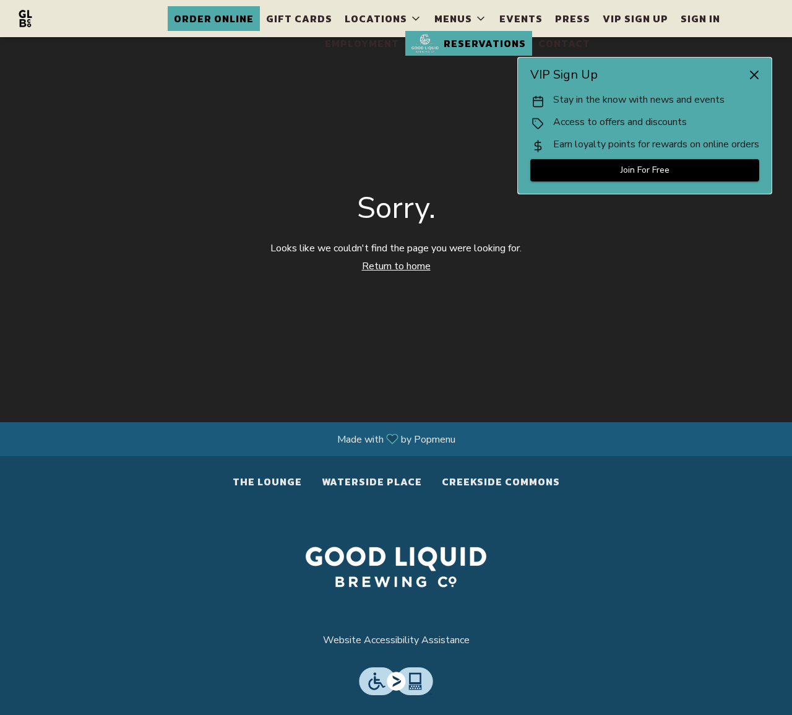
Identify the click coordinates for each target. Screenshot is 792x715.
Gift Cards (299, 18)
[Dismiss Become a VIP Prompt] (754, 75)
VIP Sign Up (635, 18)
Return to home (396, 266)
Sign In (700, 18)
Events (521, 18)
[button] (383, 18)
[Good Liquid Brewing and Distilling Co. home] (65, 18)
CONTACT (564, 43)
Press (572, 18)
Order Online (214, 18)
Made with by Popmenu (232, 438)
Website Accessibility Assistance (396, 640)
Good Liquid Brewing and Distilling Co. (396, 567)
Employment (362, 43)
